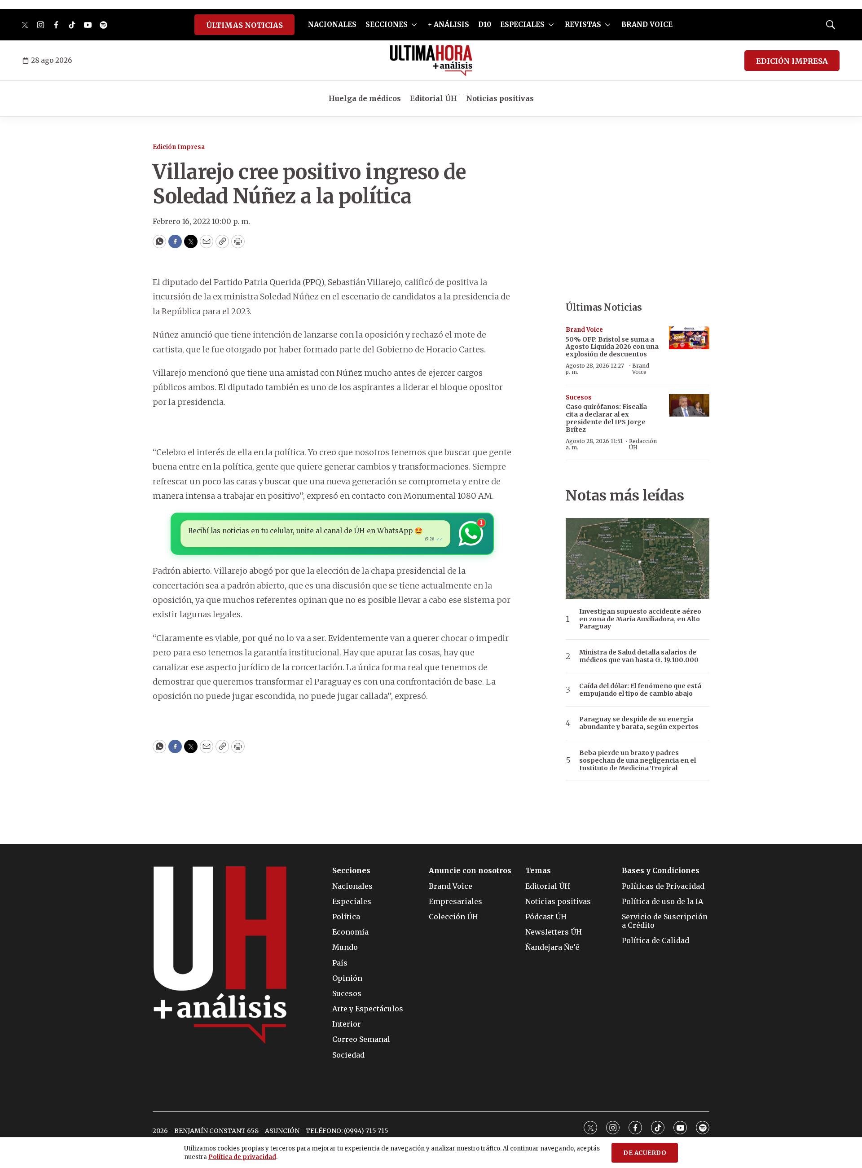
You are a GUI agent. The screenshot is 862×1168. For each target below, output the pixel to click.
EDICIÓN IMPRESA (792, 61)
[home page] (431, 60)
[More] (414, 24)
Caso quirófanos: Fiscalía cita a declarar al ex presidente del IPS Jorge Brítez (606, 418)
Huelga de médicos (365, 98)
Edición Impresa (179, 147)
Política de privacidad (242, 1157)
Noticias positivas (500, 98)
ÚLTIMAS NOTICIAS (244, 25)
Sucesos (579, 397)
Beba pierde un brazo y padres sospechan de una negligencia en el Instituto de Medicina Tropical (637, 760)
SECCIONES (386, 24)
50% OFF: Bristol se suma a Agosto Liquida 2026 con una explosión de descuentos (612, 347)
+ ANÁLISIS (448, 24)
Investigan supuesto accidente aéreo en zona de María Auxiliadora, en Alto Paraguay (640, 619)
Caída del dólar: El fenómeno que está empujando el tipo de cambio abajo (640, 690)
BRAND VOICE (647, 24)
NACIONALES (332, 24)
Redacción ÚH (643, 444)
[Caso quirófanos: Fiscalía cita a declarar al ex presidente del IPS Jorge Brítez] (689, 405)
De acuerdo (644, 1153)
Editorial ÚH (433, 98)
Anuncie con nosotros (470, 870)
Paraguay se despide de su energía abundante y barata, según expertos (639, 723)
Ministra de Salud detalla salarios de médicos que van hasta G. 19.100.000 (639, 656)
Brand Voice (584, 330)
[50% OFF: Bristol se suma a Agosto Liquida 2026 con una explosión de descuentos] (689, 337)
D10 (484, 24)
